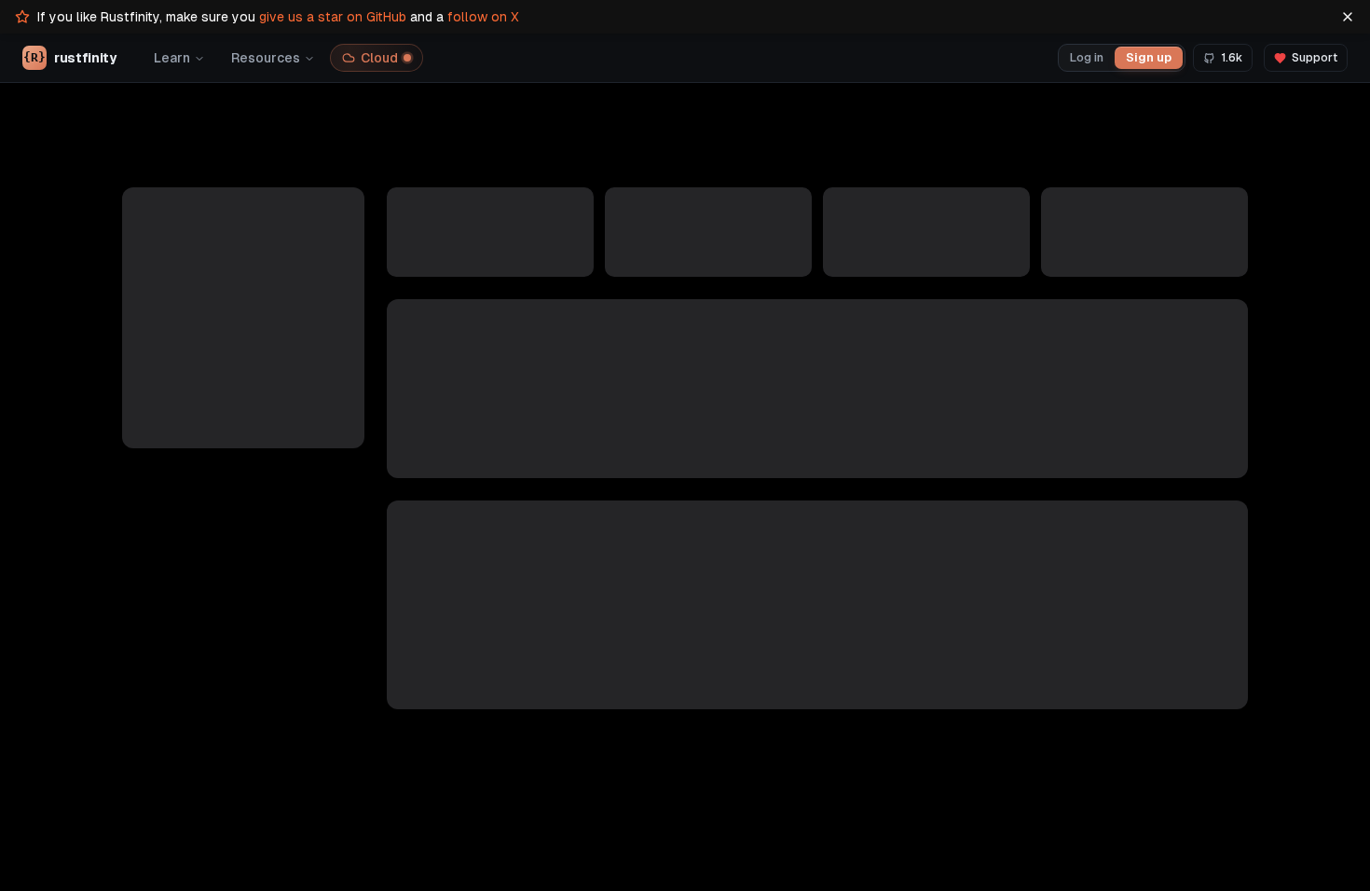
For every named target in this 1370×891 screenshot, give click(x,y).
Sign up (1148, 57)
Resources (265, 57)
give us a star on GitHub (332, 16)
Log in (1086, 57)
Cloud (379, 57)
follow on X (483, 16)
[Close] (1347, 16)
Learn (172, 57)
